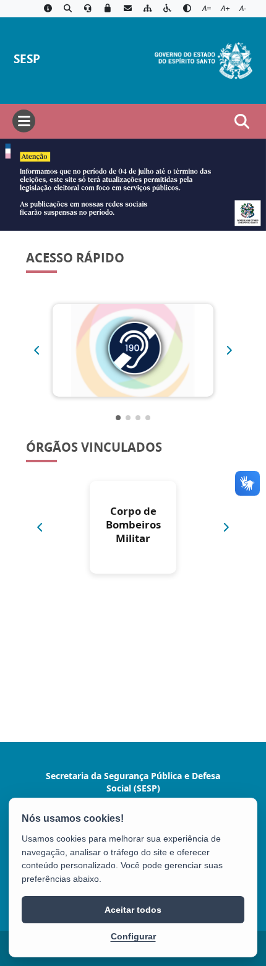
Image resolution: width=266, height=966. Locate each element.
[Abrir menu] (23, 121)
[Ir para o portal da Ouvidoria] (88, 8)
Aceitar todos (133, 910)
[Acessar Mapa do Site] (147, 8)
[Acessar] (133, 185)
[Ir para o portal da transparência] (67, 8)
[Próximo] (226, 527)
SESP (27, 58)
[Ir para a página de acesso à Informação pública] (48, 8)
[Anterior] (39, 527)
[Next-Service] (229, 350)
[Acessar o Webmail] (127, 8)
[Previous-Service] (36, 350)
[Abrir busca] (242, 121)
